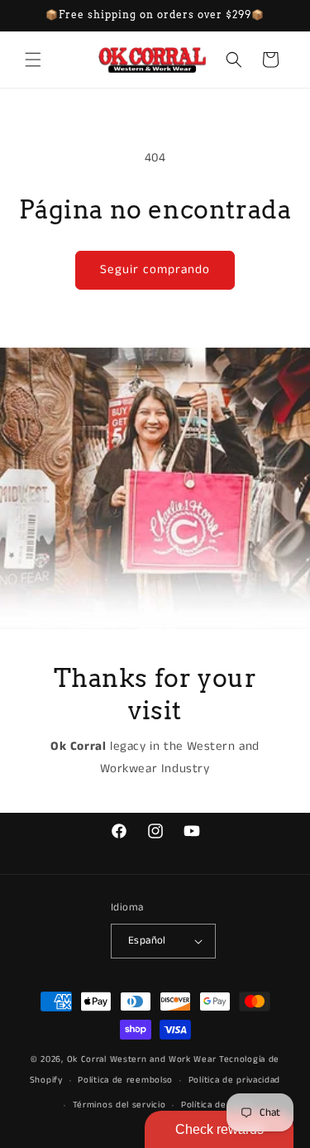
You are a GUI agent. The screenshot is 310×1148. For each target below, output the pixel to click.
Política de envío (217, 1105)
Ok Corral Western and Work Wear (142, 1059)
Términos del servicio (119, 1105)
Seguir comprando (155, 269)
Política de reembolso (125, 1080)
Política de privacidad (234, 1080)
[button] (33, 59)
